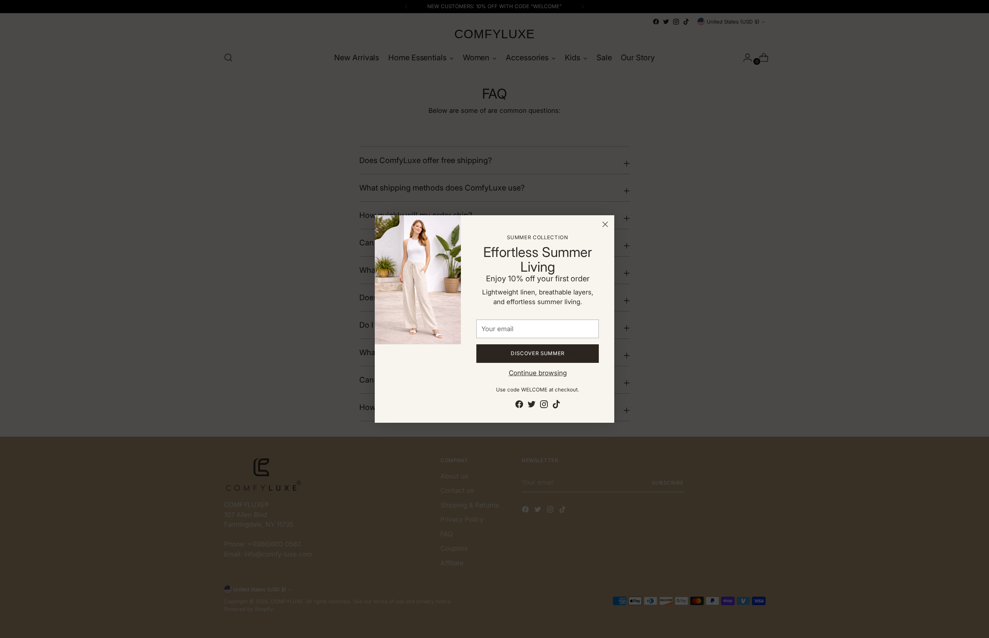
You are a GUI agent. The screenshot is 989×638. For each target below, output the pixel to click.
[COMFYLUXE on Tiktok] (556, 406)
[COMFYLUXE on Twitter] (531, 406)
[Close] (605, 224)
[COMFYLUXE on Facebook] (519, 406)
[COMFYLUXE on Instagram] (544, 406)
